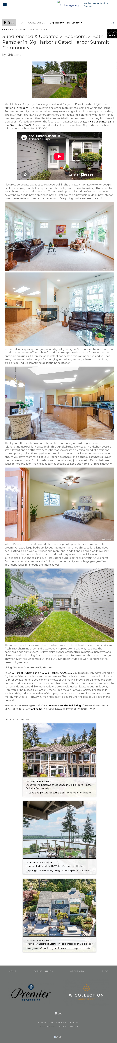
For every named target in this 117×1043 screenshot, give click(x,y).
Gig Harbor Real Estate (15, 30)
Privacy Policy (68, 1026)
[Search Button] (112, 23)
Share (112, 36)
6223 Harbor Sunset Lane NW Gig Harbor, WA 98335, (39, 672)
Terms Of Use (47, 1026)
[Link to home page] (68, 4)
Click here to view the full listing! (61, 705)
